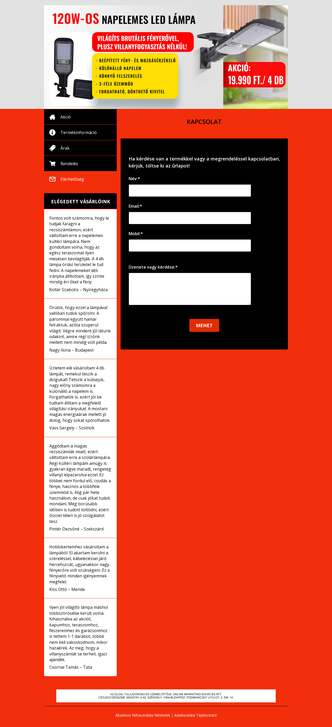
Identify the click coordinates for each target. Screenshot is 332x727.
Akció (65, 117)
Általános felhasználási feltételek (142, 715)
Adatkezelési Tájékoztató (195, 715)
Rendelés (69, 163)
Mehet (204, 325)
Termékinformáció (78, 132)
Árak (65, 148)
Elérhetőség (72, 179)
